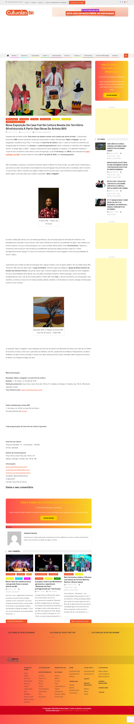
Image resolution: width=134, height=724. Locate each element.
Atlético (57, 678)
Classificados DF (74, 674)
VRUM (71, 667)
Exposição (37, 527)
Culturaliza (24, 119)
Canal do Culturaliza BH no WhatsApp (56, 2)
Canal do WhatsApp (102, 55)
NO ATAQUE (58, 672)
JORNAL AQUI (73, 681)
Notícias (71, 676)
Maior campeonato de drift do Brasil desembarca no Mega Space (81, 621)
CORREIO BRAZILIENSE (103, 682)
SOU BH (86, 679)
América (57, 676)
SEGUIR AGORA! (49, 518)
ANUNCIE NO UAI (60, 667)
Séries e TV (42, 678)
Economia (27, 678)
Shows (14, 55)
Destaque (34, 119)
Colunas (76, 55)
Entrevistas (88, 55)
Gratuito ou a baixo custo (15, 122)
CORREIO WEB (103, 688)
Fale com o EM (28, 697)
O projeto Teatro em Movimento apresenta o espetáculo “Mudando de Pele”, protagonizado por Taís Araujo (48, 585)
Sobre (27, 2)
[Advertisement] (67, 38)
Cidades (71, 685)
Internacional (28, 681)
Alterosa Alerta (103, 671)
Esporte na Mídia (60, 694)
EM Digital (27, 694)
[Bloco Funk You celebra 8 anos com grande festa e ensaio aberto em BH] (19, 563)
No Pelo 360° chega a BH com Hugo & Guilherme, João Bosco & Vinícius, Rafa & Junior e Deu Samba (117, 184)
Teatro (45, 55)
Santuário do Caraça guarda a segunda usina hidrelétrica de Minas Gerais (116, 147)
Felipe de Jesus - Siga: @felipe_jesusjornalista (71, 588)
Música (41, 683)
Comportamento (44, 689)
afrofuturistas (16, 527)
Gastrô (86, 694)
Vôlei (56, 683)
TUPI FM (101, 692)
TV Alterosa (103, 667)
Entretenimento (45, 672)
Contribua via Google (77, 3)
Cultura (26, 686)
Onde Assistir (59, 697)
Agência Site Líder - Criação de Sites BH (74, 710)
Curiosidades (73, 693)
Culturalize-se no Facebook (21, 632)
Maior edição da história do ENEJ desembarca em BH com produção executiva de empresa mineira (117, 166)
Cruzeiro (57, 681)
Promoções (42, 697)
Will (42, 527)
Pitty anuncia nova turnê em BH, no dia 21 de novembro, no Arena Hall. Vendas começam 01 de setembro (117, 204)
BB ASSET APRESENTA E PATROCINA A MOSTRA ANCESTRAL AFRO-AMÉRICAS (17, 621)
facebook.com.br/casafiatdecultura (18, 472)
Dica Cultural (45, 119)
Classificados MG (74, 671)
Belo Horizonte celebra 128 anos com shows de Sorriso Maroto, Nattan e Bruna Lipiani (77, 579)
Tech (40, 694)
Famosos (41, 676)
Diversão (56, 119)
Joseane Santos (26, 132)
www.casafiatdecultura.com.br (32, 390)
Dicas (29, 574)
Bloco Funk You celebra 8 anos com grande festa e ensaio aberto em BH (18, 584)
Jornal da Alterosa (104, 674)
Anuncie (40, 2)
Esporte (71, 687)
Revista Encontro (88, 684)
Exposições (35, 55)
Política (26, 676)
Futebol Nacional (60, 686)
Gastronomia (56, 55)
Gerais (26, 673)
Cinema (41, 681)
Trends (41, 686)
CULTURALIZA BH (44, 667)
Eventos (24, 55)
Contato (33, 2)
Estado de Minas (28, 668)
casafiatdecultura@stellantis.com (18, 470)
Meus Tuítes (51, 637)
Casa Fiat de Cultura (27, 527)
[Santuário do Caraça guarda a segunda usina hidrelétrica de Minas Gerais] (100, 146)
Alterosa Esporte (104, 676)
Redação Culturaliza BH (12, 592)
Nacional (26, 684)
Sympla (24, 411)
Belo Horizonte (12, 119)
